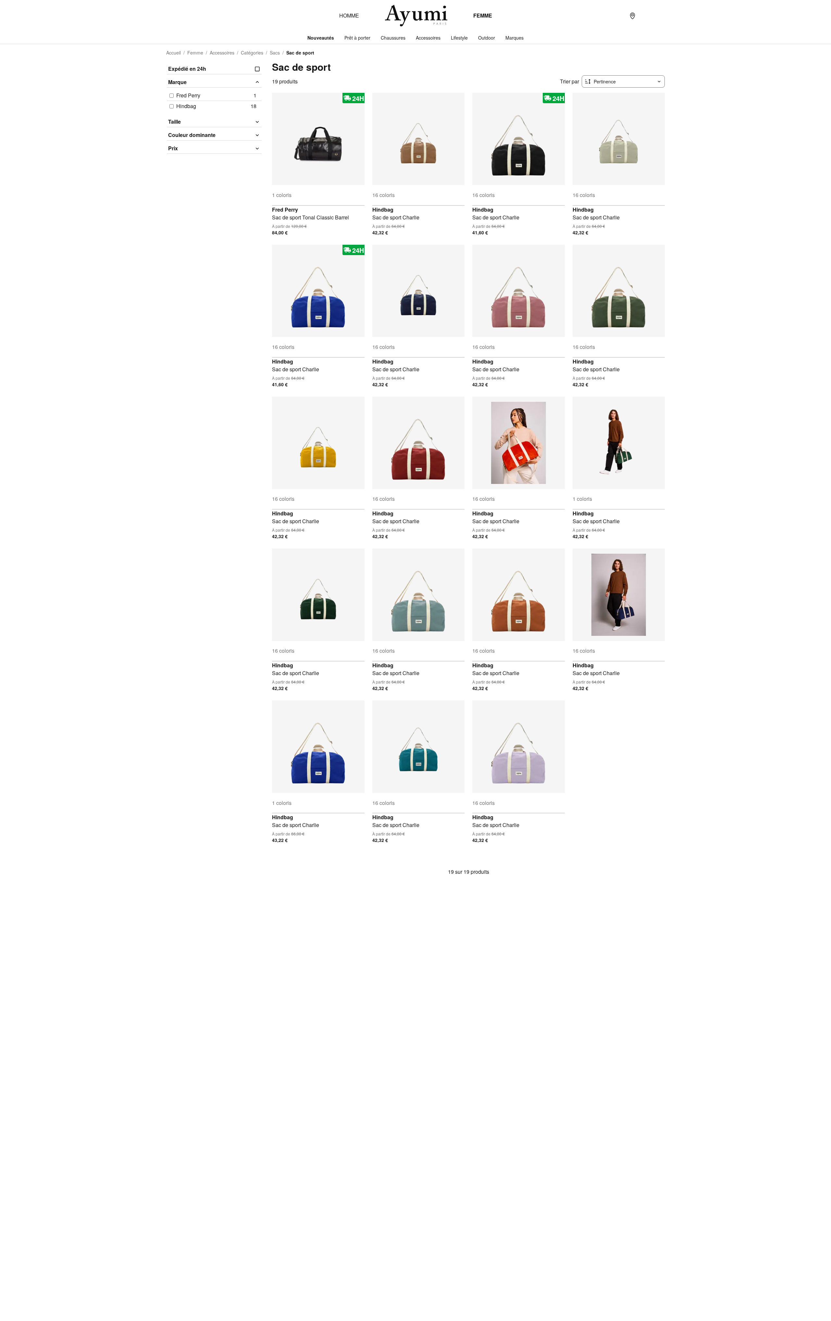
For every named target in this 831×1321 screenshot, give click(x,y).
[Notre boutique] (632, 15)
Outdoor (486, 37)
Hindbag (382, 209)
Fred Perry (285, 209)
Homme (349, 15)
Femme (482, 15)
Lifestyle (459, 37)
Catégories (252, 52)
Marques (514, 37)
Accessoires (428, 37)
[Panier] (658, 15)
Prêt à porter (357, 37)
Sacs (275, 52)
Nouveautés (320, 37)
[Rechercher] (619, 15)
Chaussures (393, 37)
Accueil (173, 52)
